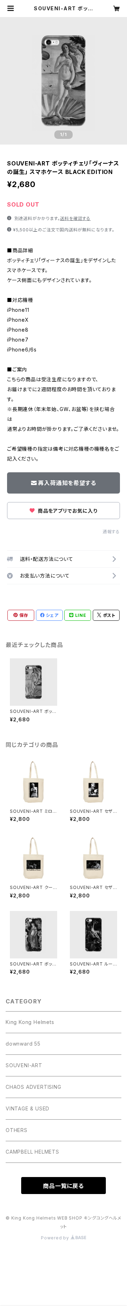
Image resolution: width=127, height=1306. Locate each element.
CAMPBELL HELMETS (32, 1152)
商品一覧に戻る (63, 1185)
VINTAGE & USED (27, 1108)
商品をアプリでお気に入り (66, 511)
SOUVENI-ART (24, 1065)
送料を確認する (75, 218)
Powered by (56, 1237)
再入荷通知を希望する (67, 482)
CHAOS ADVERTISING (33, 1087)
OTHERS (17, 1130)
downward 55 (23, 1044)
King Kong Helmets (30, 1022)
